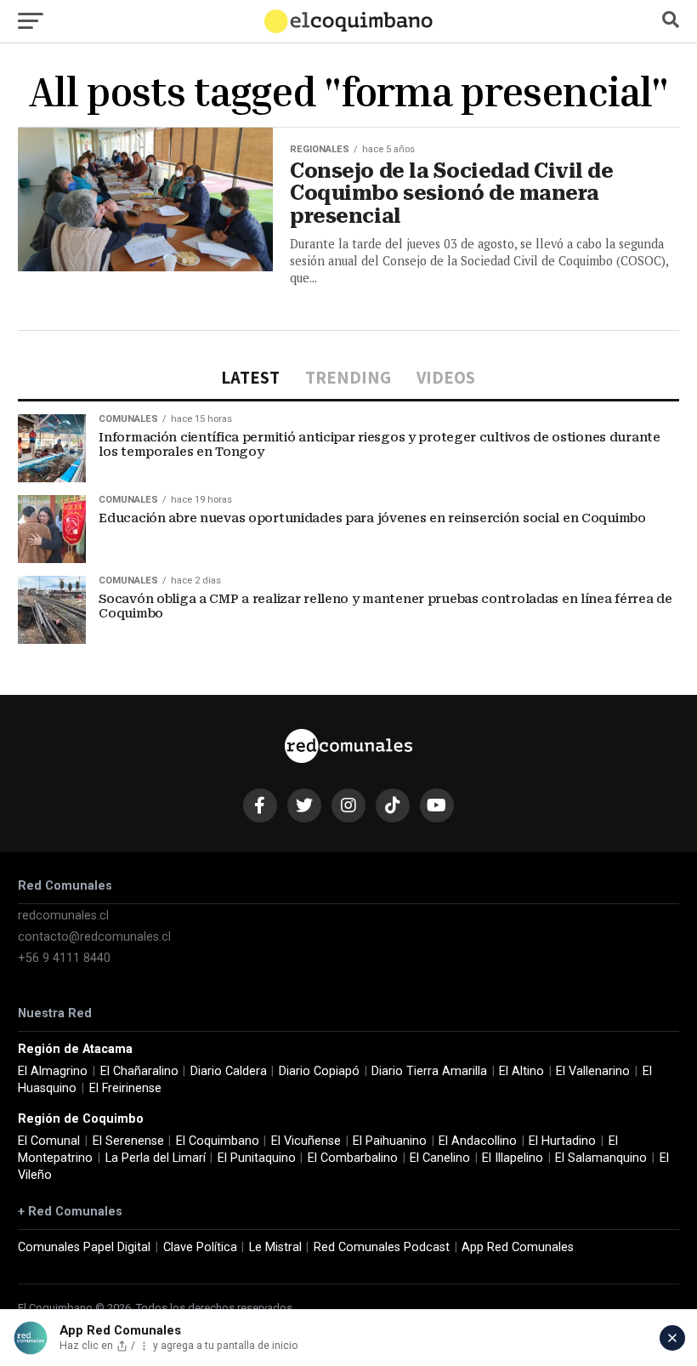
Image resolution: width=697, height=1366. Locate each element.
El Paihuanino (390, 1141)
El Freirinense (125, 1088)
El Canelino (440, 1158)
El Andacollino (478, 1141)
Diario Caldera (228, 1071)
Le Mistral (275, 1247)
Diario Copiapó (319, 1071)
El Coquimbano (217, 1141)
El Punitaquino (257, 1158)
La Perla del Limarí (155, 1158)
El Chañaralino (139, 1071)
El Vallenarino (593, 1071)
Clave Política (200, 1247)
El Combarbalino (353, 1158)
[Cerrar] (672, 1338)
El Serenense (128, 1141)
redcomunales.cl (63, 915)
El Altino (521, 1071)
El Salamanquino (601, 1158)
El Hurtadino (562, 1141)
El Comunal (49, 1141)
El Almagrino (53, 1071)
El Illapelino (512, 1158)
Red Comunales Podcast (382, 1247)
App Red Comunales (518, 1247)
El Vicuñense (306, 1141)
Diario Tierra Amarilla (429, 1071)
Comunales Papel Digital (84, 1247)
